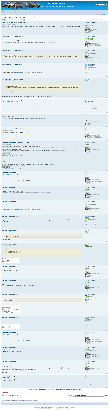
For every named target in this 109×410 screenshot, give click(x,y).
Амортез (4, 80)
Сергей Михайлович (6, 65)
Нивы (16, 11)
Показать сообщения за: (33, 389)
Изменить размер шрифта (106, 11)
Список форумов (7, 11)
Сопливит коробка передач (10, 172)
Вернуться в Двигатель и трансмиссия (10, 395)
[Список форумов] (21, 8)
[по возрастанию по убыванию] (74, 389)
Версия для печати (104, 11)
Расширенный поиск (103, 5)
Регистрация (100, 14)
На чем (13, 11)
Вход (106, 14)
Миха (4, 231)
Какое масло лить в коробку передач (14, 22)
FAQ (96, 14)
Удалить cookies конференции (83, 403)
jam (3, 377)
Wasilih (4, 245)
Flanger (4, 217)
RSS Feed (92, 403)
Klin (3, 144)
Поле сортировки (51, 389)
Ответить (3, 19)
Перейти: (70, 395)
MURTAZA (86, 51)
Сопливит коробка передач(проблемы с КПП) (18, 17)
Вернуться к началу (106, 34)
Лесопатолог (5, 24)
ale (3, 38)
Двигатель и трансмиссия (24, 11)
